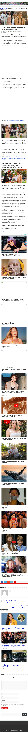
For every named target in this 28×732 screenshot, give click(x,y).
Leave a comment (17, 31)
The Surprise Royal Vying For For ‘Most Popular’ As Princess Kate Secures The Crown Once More (18, 606)
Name (2, 691)
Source (2, 231)
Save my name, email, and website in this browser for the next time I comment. (13, 705)
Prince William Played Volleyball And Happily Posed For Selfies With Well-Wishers (9, 601)
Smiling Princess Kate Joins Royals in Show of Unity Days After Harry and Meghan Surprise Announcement (13, 665)
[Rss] (14, 728)
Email (2, 696)
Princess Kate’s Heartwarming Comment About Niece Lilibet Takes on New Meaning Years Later (12, 627)
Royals (5, 8)
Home (2, 8)
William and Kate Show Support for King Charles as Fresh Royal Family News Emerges (13, 646)
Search (2, 712)
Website (3, 700)
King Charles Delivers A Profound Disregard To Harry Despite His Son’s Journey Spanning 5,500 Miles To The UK (13, 158)
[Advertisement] (14, 61)
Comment (3, 679)
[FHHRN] (14, 3)
